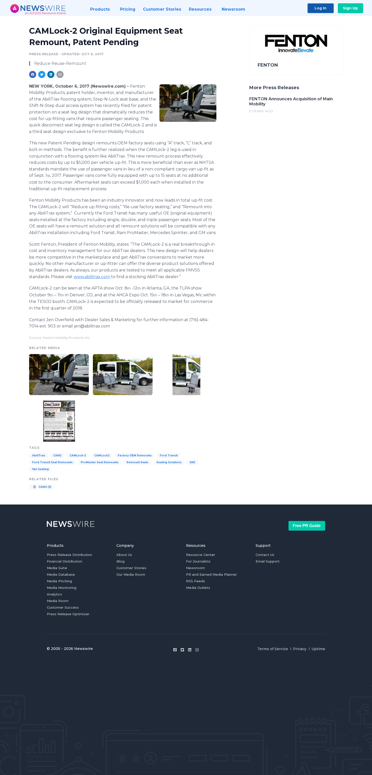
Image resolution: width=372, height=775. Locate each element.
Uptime (318, 649)
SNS (192, 462)
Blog (120, 561)
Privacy (299, 649)
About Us (124, 555)
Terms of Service (272, 649)
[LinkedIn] (189, 650)
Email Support (268, 561)
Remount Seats (137, 462)
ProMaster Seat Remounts (99, 462)
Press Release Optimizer (68, 614)
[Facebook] (175, 650)
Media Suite (57, 568)
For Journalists (198, 561)
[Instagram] (197, 650)
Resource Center (200, 555)
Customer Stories (131, 568)
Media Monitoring (61, 588)
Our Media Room (130, 574)
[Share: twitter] (41, 74)
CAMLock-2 (78, 455)
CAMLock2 (102, 455)
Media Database (61, 574)
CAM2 (57, 455)
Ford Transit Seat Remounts (52, 462)
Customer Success (63, 607)
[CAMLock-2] (187, 103)
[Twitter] (182, 650)
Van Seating (40, 469)
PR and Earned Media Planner (211, 574)
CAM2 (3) (44, 487)
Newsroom (195, 568)
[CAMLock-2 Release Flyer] (59, 420)
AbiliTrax (38, 455)
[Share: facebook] (32, 74)
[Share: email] (59, 74)
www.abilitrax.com (92, 276)
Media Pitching (59, 581)
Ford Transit (169, 455)
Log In (320, 8)
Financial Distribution (64, 561)
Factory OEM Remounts (135, 455)
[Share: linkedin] (51, 74)
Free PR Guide (307, 526)
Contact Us (265, 555)
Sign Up (350, 8)
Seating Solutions (168, 462)
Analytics (54, 594)
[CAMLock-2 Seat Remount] (123, 374)
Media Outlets (198, 588)
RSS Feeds (195, 581)
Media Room (58, 601)
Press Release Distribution (69, 555)
